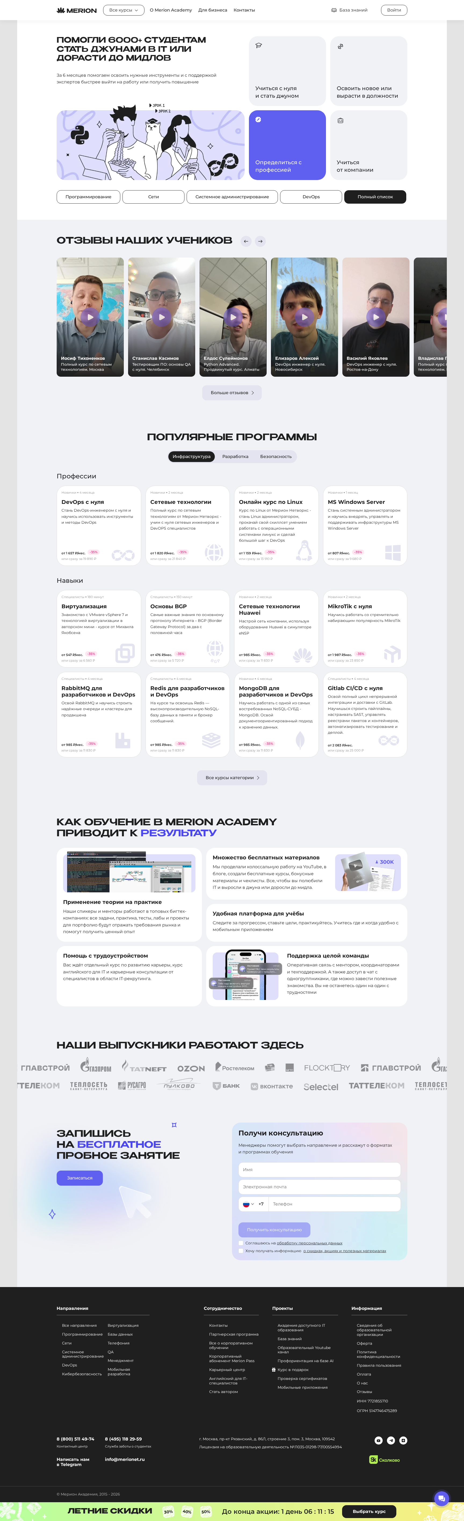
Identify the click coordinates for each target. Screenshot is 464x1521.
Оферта (364, 1343)
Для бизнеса (212, 10)
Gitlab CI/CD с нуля (355, 688)
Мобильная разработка (119, 1371)
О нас (362, 1383)
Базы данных (120, 1334)
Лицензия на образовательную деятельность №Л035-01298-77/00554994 (270, 1447)
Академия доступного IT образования (301, 1327)
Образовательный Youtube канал (304, 1350)
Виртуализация (84, 606)
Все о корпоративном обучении (231, 1345)
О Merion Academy (171, 10)
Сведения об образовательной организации (374, 1330)
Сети (153, 196)
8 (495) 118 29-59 (123, 1439)
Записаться (80, 1178)
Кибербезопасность (82, 1374)
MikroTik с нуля (350, 606)
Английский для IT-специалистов (228, 1381)
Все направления (79, 1325)
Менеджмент (121, 1360)
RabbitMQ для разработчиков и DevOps (98, 691)
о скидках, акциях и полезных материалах (344, 1250)
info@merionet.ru (125, 1459)
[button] (246, 241)
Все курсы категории (230, 777)
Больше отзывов (229, 392)
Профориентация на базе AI (306, 1361)
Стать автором (223, 1392)
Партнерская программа (234, 1334)
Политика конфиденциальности (378, 1354)
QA (111, 1352)
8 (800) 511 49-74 (75, 1439)
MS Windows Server (356, 502)
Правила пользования (379, 1365)
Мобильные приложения (303, 1387)
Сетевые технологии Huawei (269, 609)
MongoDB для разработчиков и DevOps (276, 691)
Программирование (88, 196)
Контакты (244, 10)
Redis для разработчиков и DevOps (187, 691)
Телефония (118, 1343)
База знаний (290, 1339)
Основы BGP (168, 606)
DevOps (311, 196)
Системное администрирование (232, 196)
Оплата (364, 1374)
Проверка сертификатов (302, 1378)
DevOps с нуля (82, 502)
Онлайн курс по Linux (271, 502)
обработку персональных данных (309, 1243)
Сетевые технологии (180, 502)
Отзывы (364, 1392)
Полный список (375, 196)
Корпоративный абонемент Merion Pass (232, 1358)
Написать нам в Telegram (73, 1462)
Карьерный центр (227, 1370)
